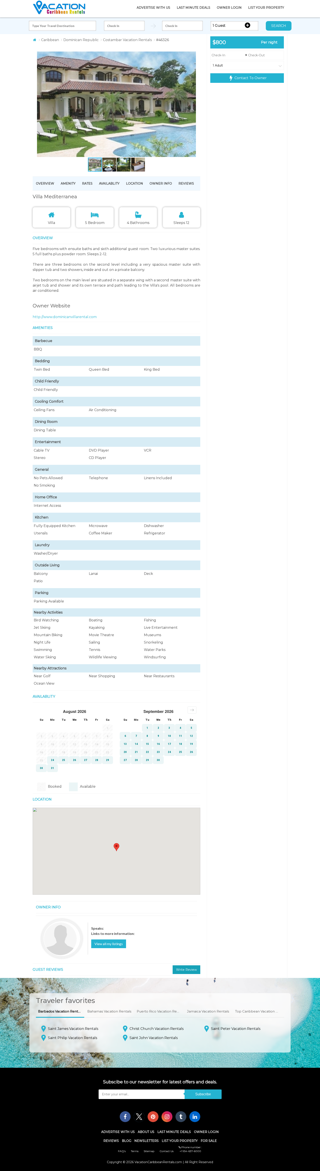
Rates (87, 183)
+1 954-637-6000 (190, 1151)
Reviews (186, 183)
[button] (108, 105)
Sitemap (149, 1151)
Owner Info (161, 183)
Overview (45, 183)
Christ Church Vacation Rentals (157, 1029)
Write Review (186, 970)
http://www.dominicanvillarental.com (65, 317)
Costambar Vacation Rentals (127, 40)
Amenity (68, 183)
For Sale (209, 1141)
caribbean (50, 40)
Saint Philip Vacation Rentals (72, 1038)
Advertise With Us (153, 8)
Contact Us (166, 1151)
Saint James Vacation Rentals (73, 1029)
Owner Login (229, 8)
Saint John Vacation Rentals (154, 1038)
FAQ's (122, 1151)
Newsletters (146, 1141)
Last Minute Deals (193, 8)
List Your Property (266, 8)
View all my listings (108, 944)
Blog (126, 1141)
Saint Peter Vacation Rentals (235, 1029)
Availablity (109, 183)
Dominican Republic (81, 40)
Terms (134, 1151)
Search (278, 26)
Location (134, 183)
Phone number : (191, 1147)
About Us (146, 1132)
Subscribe (203, 1094)
